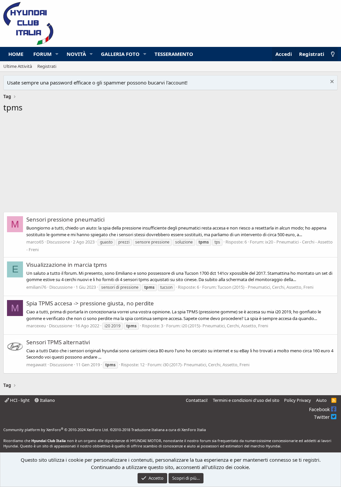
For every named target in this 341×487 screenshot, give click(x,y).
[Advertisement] (170, 164)
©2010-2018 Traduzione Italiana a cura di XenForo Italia (158, 429)
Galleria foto (120, 54)
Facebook (320, 409)
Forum (42, 54)
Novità (76, 54)
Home (15, 54)
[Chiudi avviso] (331, 82)
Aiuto (321, 400)
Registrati (46, 66)
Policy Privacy (297, 400)
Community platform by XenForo (56, 429)
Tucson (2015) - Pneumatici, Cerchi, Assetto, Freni (265, 287)
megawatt (36, 365)
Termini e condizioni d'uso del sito (246, 400)
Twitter (322, 417)
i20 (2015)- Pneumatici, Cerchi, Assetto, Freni (224, 326)
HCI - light (19, 400)
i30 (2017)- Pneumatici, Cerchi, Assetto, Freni (206, 365)
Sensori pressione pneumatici (65, 219)
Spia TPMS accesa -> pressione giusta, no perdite (90, 303)
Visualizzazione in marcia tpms (66, 264)
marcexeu (36, 326)
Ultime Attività (17, 66)
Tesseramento (174, 54)
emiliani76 (36, 287)
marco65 (35, 242)
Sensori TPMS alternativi (58, 342)
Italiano (47, 400)
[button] (57, 54)
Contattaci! (197, 400)
